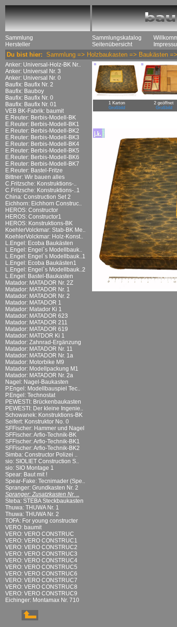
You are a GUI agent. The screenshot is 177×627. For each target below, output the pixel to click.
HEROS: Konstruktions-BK (39, 223)
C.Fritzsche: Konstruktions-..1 (42, 190)
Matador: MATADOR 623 (36, 316)
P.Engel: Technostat (30, 395)
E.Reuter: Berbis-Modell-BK (40, 117)
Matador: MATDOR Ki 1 (35, 335)
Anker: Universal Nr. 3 (33, 71)
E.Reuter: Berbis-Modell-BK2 (42, 130)
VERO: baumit (23, 527)
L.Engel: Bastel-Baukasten (39, 276)
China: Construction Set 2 (38, 197)
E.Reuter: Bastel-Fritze (34, 170)
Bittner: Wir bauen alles (35, 177)
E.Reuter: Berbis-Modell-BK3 (42, 137)
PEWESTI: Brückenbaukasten (43, 401)
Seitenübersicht (112, 44)
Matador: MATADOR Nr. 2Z (39, 283)
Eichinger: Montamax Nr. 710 (42, 600)
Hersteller (17, 44)
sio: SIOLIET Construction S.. (42, 461)
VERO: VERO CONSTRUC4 (41, 560)
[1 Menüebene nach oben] (21, 618)
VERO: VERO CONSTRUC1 (41, 540)
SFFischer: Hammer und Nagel (44, 428)
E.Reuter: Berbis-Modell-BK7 (42, 164)
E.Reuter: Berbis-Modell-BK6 (42, 157)
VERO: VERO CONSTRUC (39, 534)
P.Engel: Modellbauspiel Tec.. (42, 388)
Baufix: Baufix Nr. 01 (31, 104)
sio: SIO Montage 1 (29, 468)
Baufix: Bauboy (24, 91)
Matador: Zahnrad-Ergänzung (43, 342)
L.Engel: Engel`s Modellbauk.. (43, 249)
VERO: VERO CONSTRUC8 (41, 587)
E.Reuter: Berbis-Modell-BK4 (42, 144)
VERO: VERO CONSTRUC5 (41, 567)
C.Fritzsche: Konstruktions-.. (40, 183)
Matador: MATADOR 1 (33, 302)
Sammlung (19, 37)
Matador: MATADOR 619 (36, 329)
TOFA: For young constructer (41, 520)
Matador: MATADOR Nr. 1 (37, 289)
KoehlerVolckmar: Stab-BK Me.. (45, 230)
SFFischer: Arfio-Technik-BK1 (42, 441)
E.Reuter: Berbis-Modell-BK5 (42, 150)
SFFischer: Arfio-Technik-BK (40, 435)
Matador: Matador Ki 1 (33, 309)
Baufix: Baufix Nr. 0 (29, 97)
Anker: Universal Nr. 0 (33, 78)
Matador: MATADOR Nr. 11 (39, 349)
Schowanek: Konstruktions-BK (44, 415)
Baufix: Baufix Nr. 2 (29, 84)
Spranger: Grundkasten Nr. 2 (41, 487)
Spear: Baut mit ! (26, 474)
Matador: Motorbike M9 (34, 362)
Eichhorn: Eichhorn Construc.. (43, 203)
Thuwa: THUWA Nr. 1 (32, 507)
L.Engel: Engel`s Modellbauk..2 (45, 269)
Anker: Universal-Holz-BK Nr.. (43, 64)
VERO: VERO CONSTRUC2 (41, 547)
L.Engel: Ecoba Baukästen (39, 243)
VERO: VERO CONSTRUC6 (41, 573)
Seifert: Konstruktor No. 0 (37, 421)
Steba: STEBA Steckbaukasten (44, 501)
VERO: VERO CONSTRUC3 (41, 554)
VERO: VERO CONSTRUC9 (41, 593)
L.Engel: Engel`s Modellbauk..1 (45, 256)
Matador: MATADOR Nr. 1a (39, 355)
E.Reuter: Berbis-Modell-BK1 (42, 124)
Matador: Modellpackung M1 (41, 368)
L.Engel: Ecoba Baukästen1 (40, 263)
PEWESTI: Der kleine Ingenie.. (44, 408)
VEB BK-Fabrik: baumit (34, 111)
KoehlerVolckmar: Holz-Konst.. (44, 236)
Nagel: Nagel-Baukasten (36, 382)
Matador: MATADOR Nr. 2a (39, 375)
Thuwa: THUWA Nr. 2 (32, 514)
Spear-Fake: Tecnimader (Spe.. (45, 481)
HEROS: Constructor (31, 210)
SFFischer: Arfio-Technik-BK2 (42, 448)
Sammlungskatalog (117, 37)
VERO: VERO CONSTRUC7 (41, 580)
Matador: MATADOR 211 (36, 322)
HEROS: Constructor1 (33, 216)
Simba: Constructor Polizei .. (41, 454)
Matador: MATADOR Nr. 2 (37, 296)
